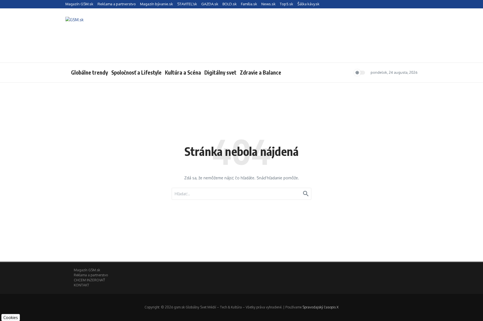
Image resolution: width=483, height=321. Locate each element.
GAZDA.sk (209, 4)
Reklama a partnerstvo (117, 4)
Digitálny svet (220, 72)
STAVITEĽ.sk (187, 4)
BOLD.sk (229, 4)
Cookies (10, 317)
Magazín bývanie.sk (156, 4)
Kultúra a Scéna (183, 72)
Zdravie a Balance (260, 72)
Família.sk (249, 4)
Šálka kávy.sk (308, 4)
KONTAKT (81, 285)
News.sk (268, 4)
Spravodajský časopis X (320, 307)
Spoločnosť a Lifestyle (136, 72)
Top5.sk (286, 4)
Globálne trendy (89, 72)
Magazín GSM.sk (79, 4)
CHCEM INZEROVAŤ (89, 280)
